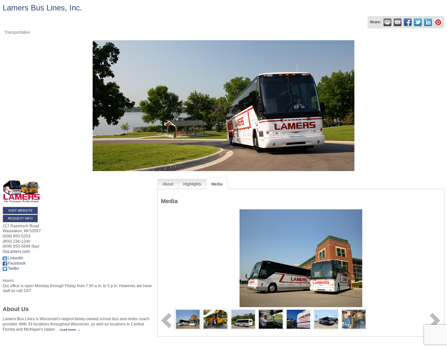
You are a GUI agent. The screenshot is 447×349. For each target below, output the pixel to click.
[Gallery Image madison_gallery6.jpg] (299, 319)
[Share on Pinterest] (438, 22)
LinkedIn (15, 258)
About (168, 184)
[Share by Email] (398, 22)
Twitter (13, 268)
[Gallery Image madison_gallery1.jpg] (215, 319)
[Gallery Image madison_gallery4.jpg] (243, 319)
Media (217, 184)
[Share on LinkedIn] (428, 22)
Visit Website (20, 210)
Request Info (20, 218)
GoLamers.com (16, 251)
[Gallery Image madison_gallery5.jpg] (326, 319)
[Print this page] (387, 22)
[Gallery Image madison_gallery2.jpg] (271, 319)
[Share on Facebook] (408, 22)
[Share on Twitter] (418, 22)
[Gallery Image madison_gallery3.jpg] (354, 319)
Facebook (17, 263)
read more (68, 329)
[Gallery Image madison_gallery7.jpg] (188, 319)
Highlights (192, 184)
